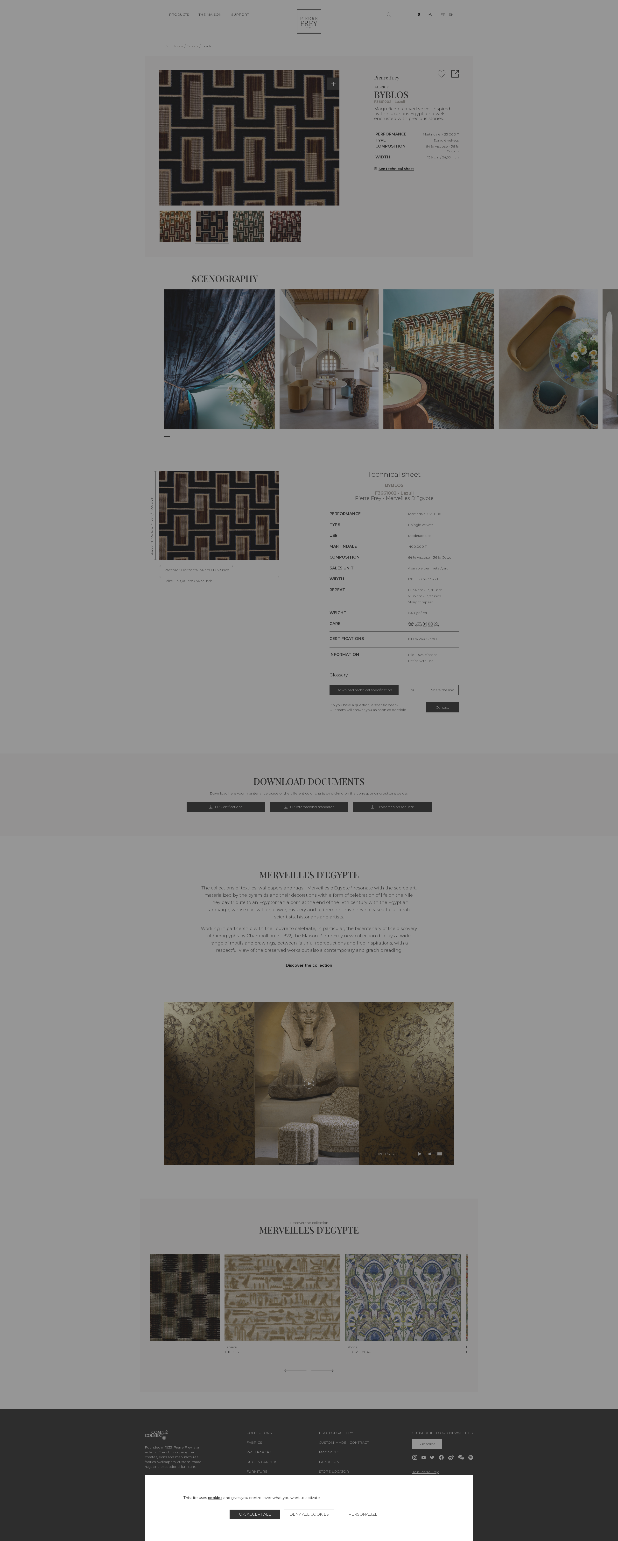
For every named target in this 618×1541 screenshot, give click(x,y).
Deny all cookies (309, 1514)
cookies (215, 1497)
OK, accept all (255, 1514)
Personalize (363, 1514)
